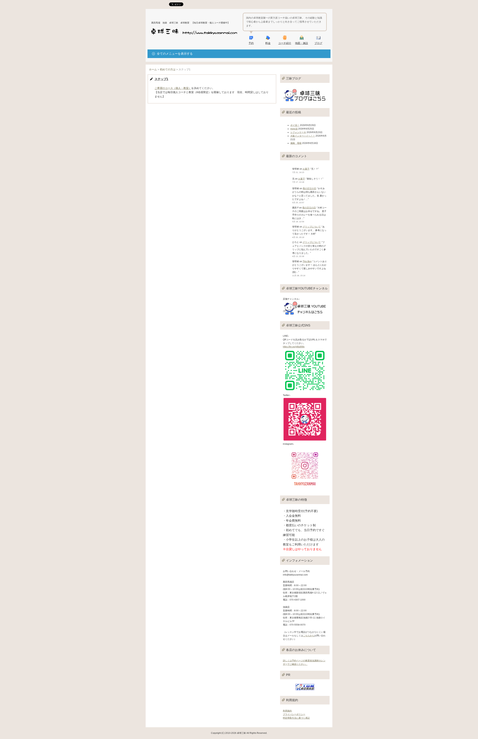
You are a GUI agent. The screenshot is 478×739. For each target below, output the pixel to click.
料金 (268, 43)
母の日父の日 (309, 188)
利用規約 (287, 711)
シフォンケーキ (298, 132)
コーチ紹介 (284, 43)
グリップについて (312, 226)
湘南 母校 (296, 143)
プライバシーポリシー (294, 714)
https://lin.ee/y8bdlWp (294, 346)
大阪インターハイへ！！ (302, 136)
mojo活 (294, 128)
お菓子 (306, 169)
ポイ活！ (294, 125)
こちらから (308, 635)
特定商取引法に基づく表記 (296, 718)
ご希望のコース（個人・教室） (173, 88)
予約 (251, 43)
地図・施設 (301, 43)
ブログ (318, 43)
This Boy (307, 261)
